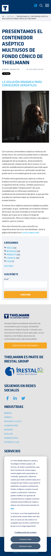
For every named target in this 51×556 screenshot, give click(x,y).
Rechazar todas (25, 546)
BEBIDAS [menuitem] (8, 413)
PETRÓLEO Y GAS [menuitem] (11, 442)
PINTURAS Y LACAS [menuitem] (12, 421)
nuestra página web (30, 232)
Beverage (13, 251)
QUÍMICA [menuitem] (8, 417)
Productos (15, 69)
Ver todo (8, 266)
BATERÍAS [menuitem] (8, 429)
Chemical (13, 257)
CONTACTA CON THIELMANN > (25, 345)
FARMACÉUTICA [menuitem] (11, 437)
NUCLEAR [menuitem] (8, 433)
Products (13, 254)
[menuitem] (41, 6)
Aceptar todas (25, 539)
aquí (12, 508)
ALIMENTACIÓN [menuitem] (11, 425)
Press (11, 247)
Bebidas (5, 69)
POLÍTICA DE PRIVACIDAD (29, 553)
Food (10, 261)
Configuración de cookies (25, 532)
